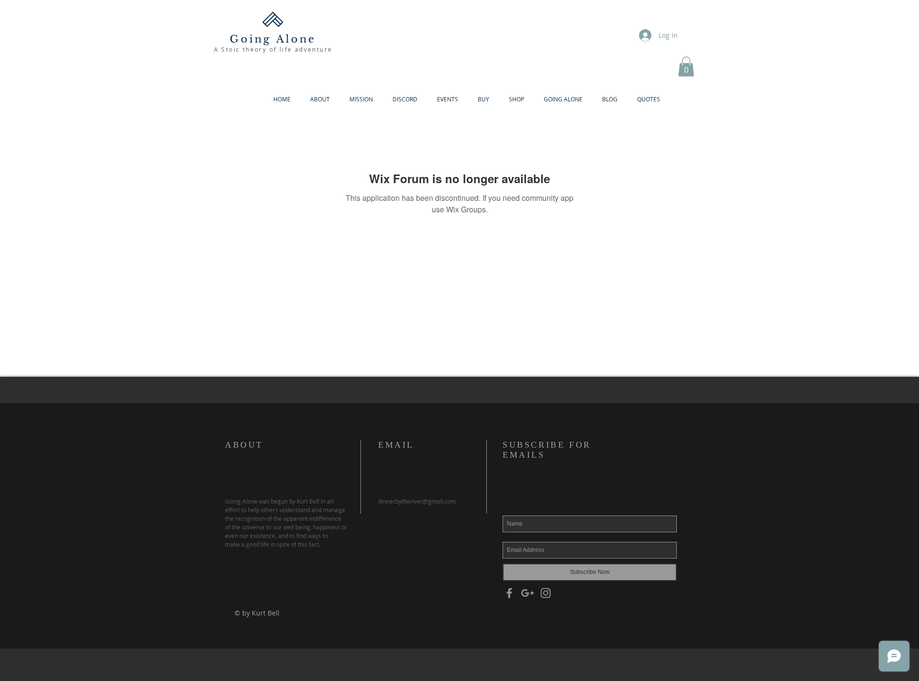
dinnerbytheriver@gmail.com (417, 501)
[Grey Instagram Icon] (545, 593)
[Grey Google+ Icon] (527, 593)
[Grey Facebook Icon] (509, 593)
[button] (686, 66)
